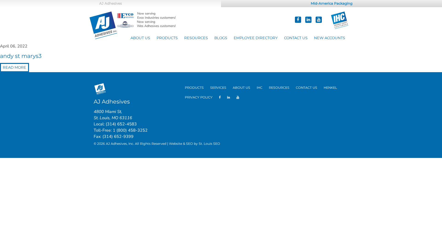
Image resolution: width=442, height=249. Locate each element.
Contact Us (296, 38)
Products (167, 38)
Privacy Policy (198, 97)
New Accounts (329, 38)
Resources (196, 38)
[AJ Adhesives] (103, 25)
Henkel (330, 87)
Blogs (220, 38)
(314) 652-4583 (121, 124)
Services (218, 87)
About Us (140, 38)
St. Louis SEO (209, 143)
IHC (259, 87)
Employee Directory (256, 38)
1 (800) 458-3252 (130, 130)
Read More (14, 67)
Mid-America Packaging (331, 3)
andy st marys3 (21, 56)
